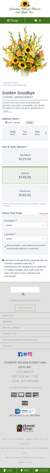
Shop (14, 20)
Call (9, 470)
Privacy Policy (13, 457)
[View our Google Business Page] (25, 355)
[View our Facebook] (20, 355)
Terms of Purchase (33, 457)
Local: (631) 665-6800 (25, 381)
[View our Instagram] (30, 355)
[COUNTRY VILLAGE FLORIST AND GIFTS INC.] (25, 13)
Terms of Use (25, 462)
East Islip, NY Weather (12, 448)
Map (26, 470)
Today (29, 122)
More (6, 111)
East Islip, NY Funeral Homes (17, 439)
